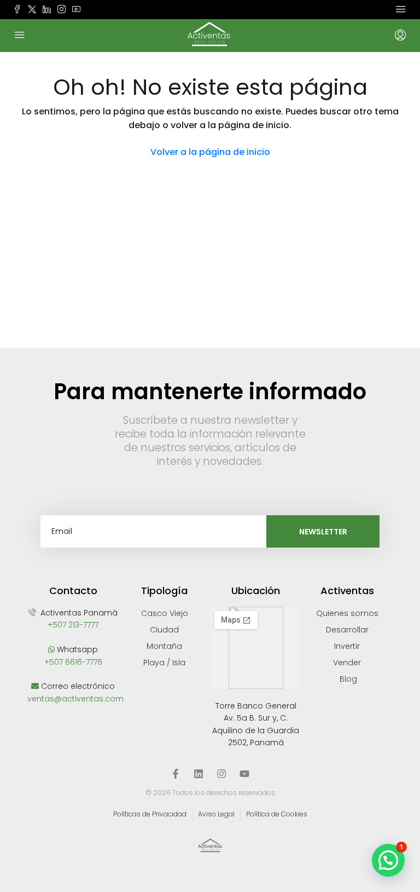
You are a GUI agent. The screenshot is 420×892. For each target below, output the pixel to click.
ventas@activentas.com (75, 698)
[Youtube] (244, 774)
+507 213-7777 (73, 624)
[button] (388, 860)
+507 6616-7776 (73, 662)
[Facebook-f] (175, 774)
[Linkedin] (198, 774)
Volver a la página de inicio (210, 152)
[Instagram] (221, 774)
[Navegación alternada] (401, 9)
